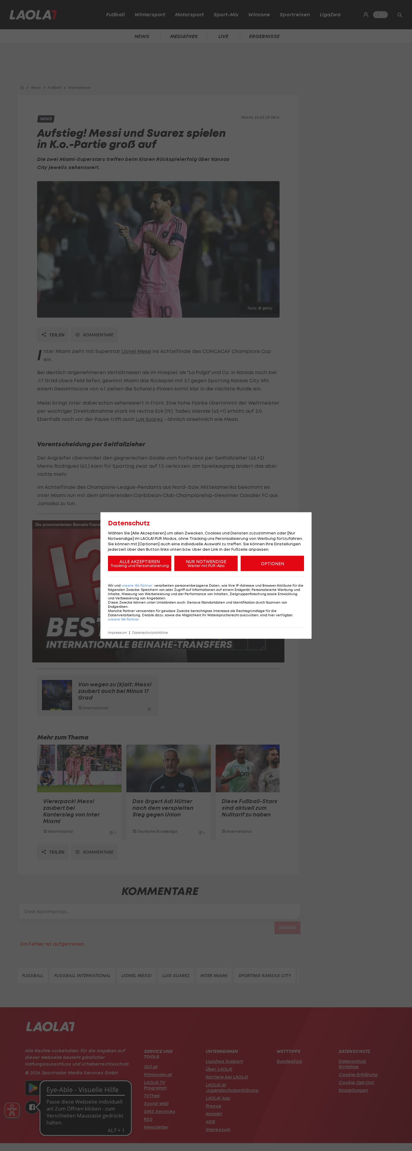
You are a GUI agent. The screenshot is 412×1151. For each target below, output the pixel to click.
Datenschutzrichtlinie (150, 632)
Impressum (117, 632)
